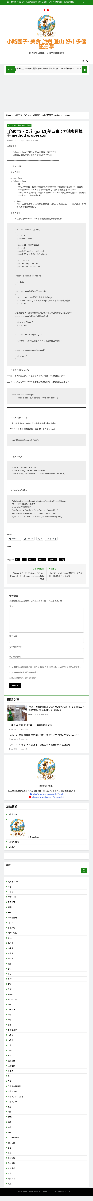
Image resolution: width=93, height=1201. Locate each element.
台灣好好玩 (12, 918)
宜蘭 (10, 984)
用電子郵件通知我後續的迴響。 (25, 672)
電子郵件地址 (15, 647)
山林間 (10, 923)
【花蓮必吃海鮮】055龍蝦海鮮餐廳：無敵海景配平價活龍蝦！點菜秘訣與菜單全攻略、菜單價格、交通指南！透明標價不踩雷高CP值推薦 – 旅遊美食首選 (41, 2)
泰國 (10, 1122)
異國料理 (11, 902)
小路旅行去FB (13, 842)
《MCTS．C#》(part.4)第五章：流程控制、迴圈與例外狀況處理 (39, 744)
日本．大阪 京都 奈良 (16, 1097)
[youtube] (48, 10)
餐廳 (10, 907)
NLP (9, 1004)
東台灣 (10, 953)
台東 (10, 1020)
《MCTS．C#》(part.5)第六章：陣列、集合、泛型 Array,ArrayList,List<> (44, 735)
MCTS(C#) (12, 125)
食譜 (10, 1173)
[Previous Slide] (83, 2)
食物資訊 (11, 1168)
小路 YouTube (33, 837)
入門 (62, 560)
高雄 (10, 1184)
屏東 (10, 1045)
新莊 (10, 1076)
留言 (11, 606)
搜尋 (8, 865)
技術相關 (21, 125)
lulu (11, 140)
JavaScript (12, 994)
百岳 (10, 1148)
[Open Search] (83, 61)
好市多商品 (12, 1030)
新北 (10, 974)
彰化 (10, 1055)
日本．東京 (12, 1102)
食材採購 (11, 1163)
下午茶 (10, 892)
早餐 (10, 887)
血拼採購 (11, 1158)
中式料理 (11, 1009)
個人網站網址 (15, 657)
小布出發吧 (12, 814)
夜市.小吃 (12, 897)
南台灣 (10, 958)
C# (24, 560)
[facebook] (44, 10)
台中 (10, 1015)
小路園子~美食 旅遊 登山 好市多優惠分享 (46, 44)
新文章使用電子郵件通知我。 (24, 678)
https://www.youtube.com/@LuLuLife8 (47, 797)
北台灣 (10, 943)
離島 (10, 964)
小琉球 (10, 1035)
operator (52, 560)
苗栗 (10, 1153)
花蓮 (10, 989)
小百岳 (10, 1040)
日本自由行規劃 (14, 1086)
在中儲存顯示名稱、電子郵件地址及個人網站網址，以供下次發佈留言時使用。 (46, 667)
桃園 (10, 1112)
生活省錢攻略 (13, 1137)
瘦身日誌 (11, 1143)
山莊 (10, 1050)
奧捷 (10, 1025)
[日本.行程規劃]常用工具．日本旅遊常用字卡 (30, 725)
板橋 (10, 1107)
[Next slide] (87, 2)
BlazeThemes (69, 1192)
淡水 (10, 1127)
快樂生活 (11, 1061)
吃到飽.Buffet (13, 882)
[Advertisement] (46, 93)
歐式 (10, 1117)
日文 (10, 1081)
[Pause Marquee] (84, 69)
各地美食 (11, 928)
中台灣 (10, 948)
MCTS (32, 560)
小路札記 (11, 847)
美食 (10, 912)
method (42, 560)
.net (17, 560)
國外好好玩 (12, 933)
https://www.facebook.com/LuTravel (47, 794)
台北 (10, 969)
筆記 (29, 125)
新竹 (10, 979)
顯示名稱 (13, 636)
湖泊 (10, 1132)
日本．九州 (12, 1091)
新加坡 (10, 1071)
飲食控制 (11, 1179)
